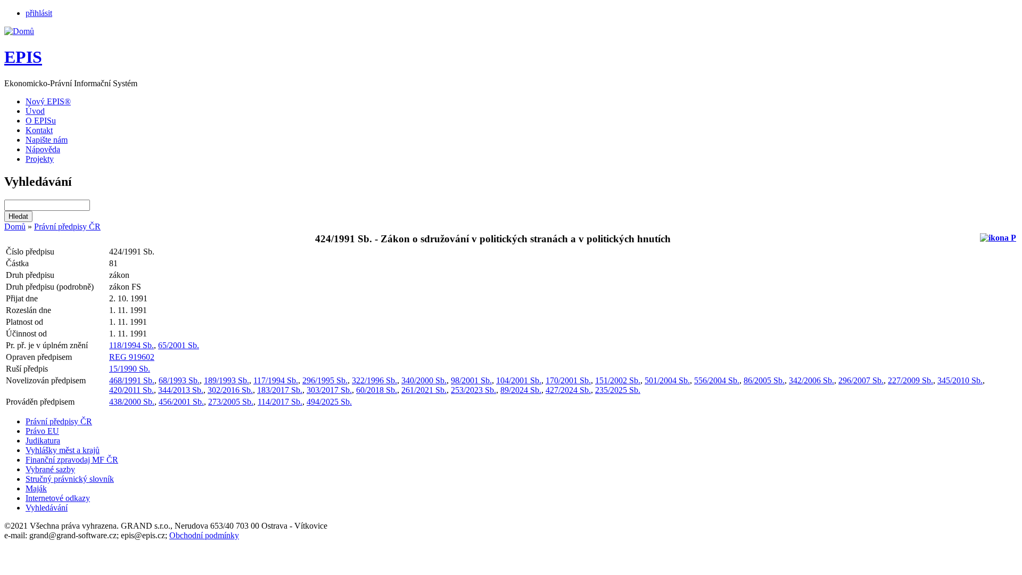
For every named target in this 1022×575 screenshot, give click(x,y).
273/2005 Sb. (230, 401)
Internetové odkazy (58, 498)
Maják (36, 488)
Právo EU (42, 431)
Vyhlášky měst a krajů (63, 450)
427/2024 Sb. (568, 390)
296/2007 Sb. (861, 380)
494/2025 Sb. (329, 401)
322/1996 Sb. (374, 380)
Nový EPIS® (48, 101)
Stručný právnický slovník (70, 478)
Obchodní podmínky (204, 535)
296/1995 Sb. (325, 380)
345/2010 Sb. (960, 380)
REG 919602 (131, 357)
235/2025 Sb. (617, 390)
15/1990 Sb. (129, 368)
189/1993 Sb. (226, 380)
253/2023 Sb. (473, 390)
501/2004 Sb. (667, 380)
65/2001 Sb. (178, 345)
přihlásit (39, 13)
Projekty (40, 158)
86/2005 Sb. (764, 380)
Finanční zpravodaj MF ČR (72, 459)
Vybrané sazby (50, 469)
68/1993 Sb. (179, 380)
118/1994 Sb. (131, 345)
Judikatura (43, 440)
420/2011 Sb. (131, 390)
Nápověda (43, 149)
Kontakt (39, 130)
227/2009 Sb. (910, 380)
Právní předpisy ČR (67, 226)
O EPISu (41, 120)
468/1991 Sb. (131, 380)
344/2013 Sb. (180, 390)
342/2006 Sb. (811, 380)
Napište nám (47, 139)
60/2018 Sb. (376, 390)
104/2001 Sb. (518, 380)
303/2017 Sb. (329, 390)
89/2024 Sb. (520, 390)
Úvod (35, 111)
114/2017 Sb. (280, 401)
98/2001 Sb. (471, 380)
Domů (15, 226)
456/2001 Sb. (181, 401)
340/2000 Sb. (424, 380)
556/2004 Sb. (716, 380)
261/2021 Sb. (424, 390)
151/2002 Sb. (617, 380)
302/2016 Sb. (230, 390)
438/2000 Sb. (131, 401)
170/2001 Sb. (568, 380)
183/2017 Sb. (279, 390)
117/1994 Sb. (275, 380)
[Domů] (19, 31)
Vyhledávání (47, 507)
